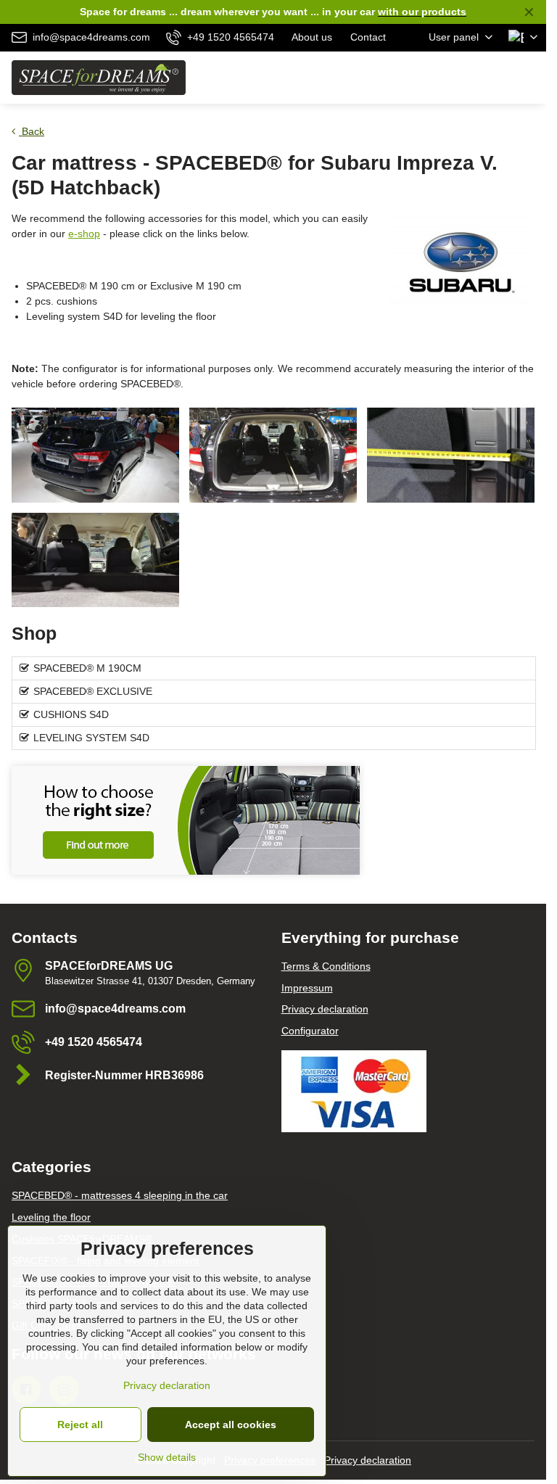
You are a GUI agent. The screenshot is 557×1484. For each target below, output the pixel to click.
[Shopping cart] (493, 77)
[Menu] (528, 77)
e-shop (84, 233)
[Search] (459, 77)
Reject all (80, 1424)
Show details (167, 1457)
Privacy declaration (367, 1460)
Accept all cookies (230, 1424)
